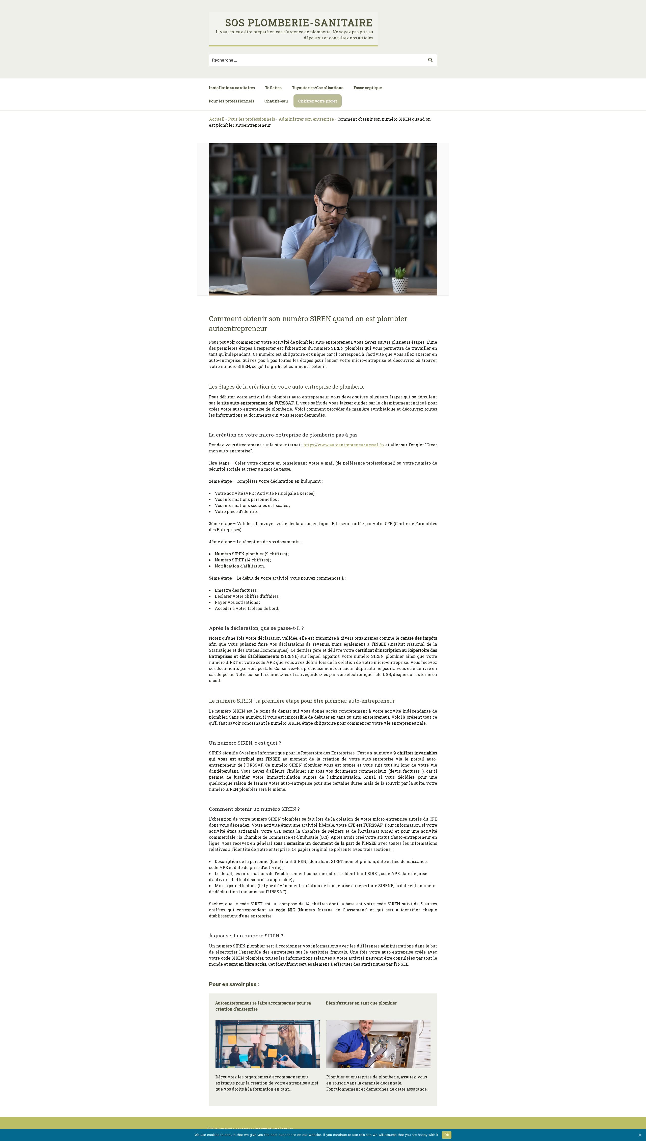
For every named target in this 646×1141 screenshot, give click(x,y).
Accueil (217, 119)
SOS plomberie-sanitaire (299, 22)
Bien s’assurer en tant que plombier (361, 1003)
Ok (446, 1135)
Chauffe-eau (276, 100)
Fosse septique (368, 87)
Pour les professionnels (231, 100)
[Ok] (639, 1134)
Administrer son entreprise (306, 119)
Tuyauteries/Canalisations (317, 87)
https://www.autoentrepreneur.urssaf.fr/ (343, 444)
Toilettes (273, 87)
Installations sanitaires (232, 87)
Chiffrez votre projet (317, 100)
